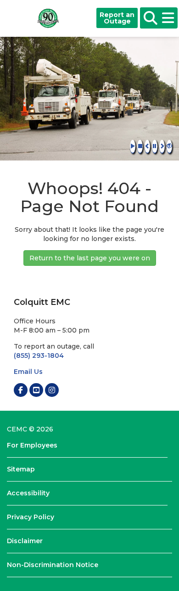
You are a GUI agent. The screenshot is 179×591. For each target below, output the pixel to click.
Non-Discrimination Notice (52, 565)
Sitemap (21, 469)
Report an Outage (117, 18)
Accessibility (28, 493)
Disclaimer (25, 541)
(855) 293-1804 (39, 355)
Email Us (28, 371)
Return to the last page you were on (89, 258)
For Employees (32, 445)
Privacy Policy (30, 517)
